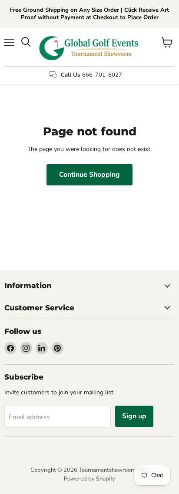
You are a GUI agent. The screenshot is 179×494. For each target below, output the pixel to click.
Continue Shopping (89, 174)
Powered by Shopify (89, 479)
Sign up (134, 416)
